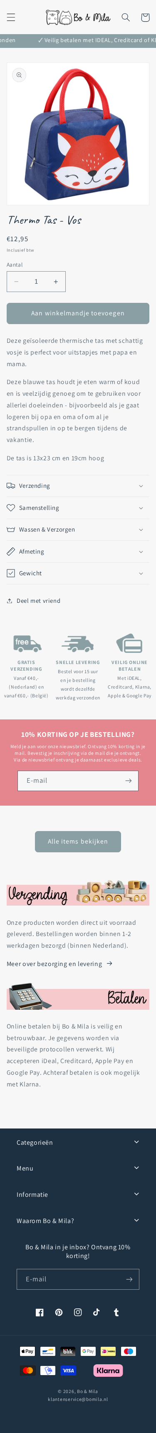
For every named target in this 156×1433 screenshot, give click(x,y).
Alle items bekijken (78, 841)
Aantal (15, 264)
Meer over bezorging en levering (54, 963)
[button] (10, 17)
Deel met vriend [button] (38, 600)
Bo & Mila (87, 1391)
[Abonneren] (128, 781)
